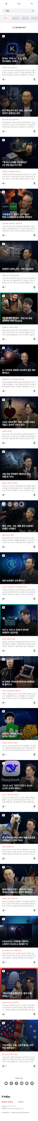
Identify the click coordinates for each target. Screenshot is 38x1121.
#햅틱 (16, 327)
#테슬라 (16, 275)
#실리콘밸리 (10, 1054)
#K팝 (13, 639)
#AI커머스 (12, 223)
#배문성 (4, 483)
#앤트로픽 (12, 171)
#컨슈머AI (19, 223)
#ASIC (4, 691)
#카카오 (9, 743)
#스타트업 (10, 1002)
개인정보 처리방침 (7, 1102)
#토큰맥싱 (9, 119)
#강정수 (16, 794)
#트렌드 (9, 431)
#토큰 (4, 119)
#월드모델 (21, 379)
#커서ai (18, 171)
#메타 (12, 535)
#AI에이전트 (18, 950)
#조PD (4, 639)
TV (32, 3)
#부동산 (9, 483)
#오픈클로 (5, 223)
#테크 (16, 1054)
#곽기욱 (11, 327)
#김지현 (4, 587)
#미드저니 (5, 171)
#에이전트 (16, 119)
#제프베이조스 (6, 379)
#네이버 (4, 743)
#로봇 (12, 275)
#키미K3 (4, 67)
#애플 (4, 535)
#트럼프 (8, 846)
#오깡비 (4, 1002)
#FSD (9, 898)
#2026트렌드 (11, 587)
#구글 (8, 535)
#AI (13, 846)
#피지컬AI (15, 379)
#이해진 (15, 743)
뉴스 (19, 3)
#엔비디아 (18, 691)
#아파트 (15, 483)
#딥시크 (14, 67)
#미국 (4, 1054)
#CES (3, 950)
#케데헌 (9, 639)
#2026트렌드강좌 (21, 587)
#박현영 (4, 431)
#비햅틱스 (5, 327)
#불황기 (16, 1002)
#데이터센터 (10, 691)
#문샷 (9, 67)
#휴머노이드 (6, 275)
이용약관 (20, 1102)
